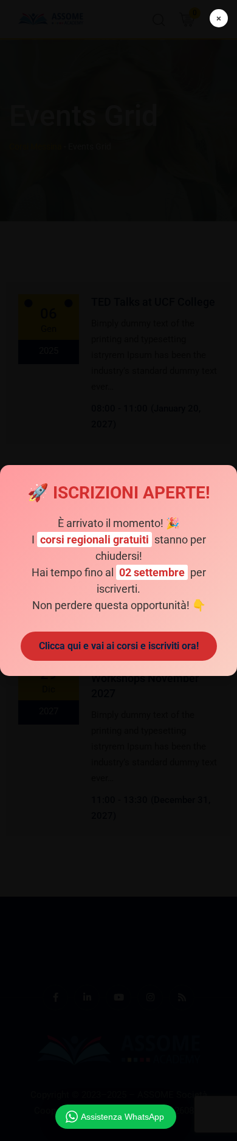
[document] (118, 570)
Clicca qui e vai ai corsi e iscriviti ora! (119, 646)
